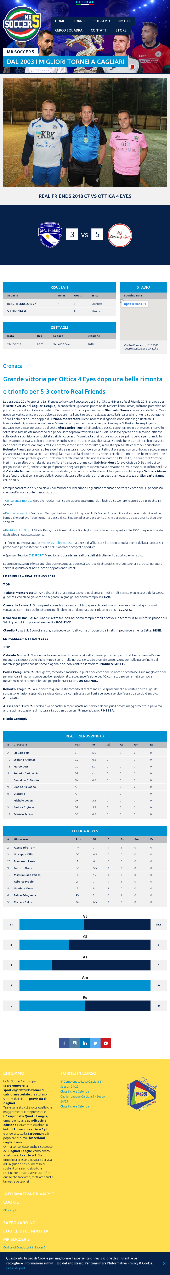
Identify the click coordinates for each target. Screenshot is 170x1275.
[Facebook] (64, 1043)
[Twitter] (95, 1043)
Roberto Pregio (24, 881)
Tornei (79, 21)
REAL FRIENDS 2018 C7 (21, 303)
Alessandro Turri (24, 847)
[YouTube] (106, 1043)
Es (151, 744)
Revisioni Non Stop (17, 530)
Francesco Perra (24, 861)
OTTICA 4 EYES (17, 310)
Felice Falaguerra (25, 895)
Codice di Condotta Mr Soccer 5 (24, 1247)
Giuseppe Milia (23, 854)
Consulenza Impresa (19, 500)
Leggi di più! (15, 1268)
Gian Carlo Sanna (24, 786)
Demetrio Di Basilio (26, 780)
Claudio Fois (21, 752)
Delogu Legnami (16, 513)
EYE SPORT (36, 555)
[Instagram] (74, 1043)
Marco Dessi (21, 766)
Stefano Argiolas (24, 759)
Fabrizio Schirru (23, 814)
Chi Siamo (102, 21)
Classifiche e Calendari (75, 1091)
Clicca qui (9, 1210)
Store (121, 30)
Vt (93, 744)
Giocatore (20, 744)
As (121, 744)
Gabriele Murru (24, 888)
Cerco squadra (69, 30)
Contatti (99, 30)
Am (136, 744)
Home (60, 21)
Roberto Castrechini (26, 773)
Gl (108, 744)
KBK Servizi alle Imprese (56, 542)
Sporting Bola (133, 295)
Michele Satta (23, 902)
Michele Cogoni (23, 800)
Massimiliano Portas (27, 874)
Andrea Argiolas (23, 807)
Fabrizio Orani (23, 868)
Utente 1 (19, 793)
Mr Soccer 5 (20, 51)
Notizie (124, 21)
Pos (77, 744)
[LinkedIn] (85, 1043)
